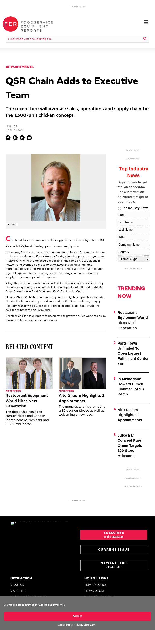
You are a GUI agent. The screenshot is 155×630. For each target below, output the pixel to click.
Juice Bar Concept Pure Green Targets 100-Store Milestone (130, 445)
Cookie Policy (65, 625)
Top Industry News (135, 208)
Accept (77, 616)
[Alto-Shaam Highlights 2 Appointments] (82, 373)
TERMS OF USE (94, 591)
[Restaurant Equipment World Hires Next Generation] (29, 373)
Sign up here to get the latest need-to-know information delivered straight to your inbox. (133, 192)
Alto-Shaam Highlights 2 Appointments (130, 415)
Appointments (20, 67)
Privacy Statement (85, 625)
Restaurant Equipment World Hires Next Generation (27, 401)
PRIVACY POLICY (95, 585)
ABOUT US (17, 585)
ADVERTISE (17, 591)
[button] (113, 535)
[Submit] (145, 39)
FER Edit (11, 126)
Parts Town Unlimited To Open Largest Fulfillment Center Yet (133, 353)
